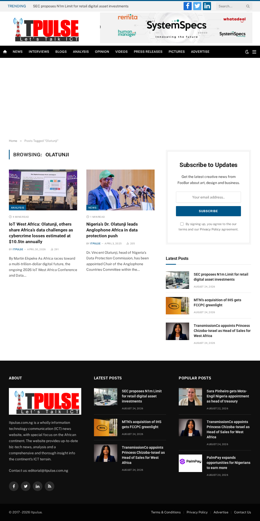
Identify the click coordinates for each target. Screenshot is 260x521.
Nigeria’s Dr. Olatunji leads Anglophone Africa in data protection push (112, 230)
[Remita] (176, 42)
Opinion (102, 52)
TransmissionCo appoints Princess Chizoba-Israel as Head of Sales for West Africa (222, 331)
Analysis (81, 52)
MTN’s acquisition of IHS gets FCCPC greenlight (72, 6)
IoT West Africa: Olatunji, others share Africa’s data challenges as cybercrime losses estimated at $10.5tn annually (41, 233)
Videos (121, 52)
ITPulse (18, 249)
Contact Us (242, 512)
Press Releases (148, 52)
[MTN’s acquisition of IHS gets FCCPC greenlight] (177, 305)
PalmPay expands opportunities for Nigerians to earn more (228, 463)
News (18, 52)
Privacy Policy (210, 229)
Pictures (177, 52)
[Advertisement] (130, 98)
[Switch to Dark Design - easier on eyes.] (247, 52)
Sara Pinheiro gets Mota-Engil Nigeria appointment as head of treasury (228, 396)
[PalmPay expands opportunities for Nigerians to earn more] (190, 463)
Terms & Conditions (166, 512)
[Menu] (254, 52)
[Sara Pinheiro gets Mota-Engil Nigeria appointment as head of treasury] (190, 397)
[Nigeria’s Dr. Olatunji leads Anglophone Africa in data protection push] (120, 190)
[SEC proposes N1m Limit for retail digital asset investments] (177, 280)
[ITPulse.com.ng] (44, 28)
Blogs (61, 52)
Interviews (39, 52)
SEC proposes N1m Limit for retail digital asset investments (221, 276)
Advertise (200, 52)
